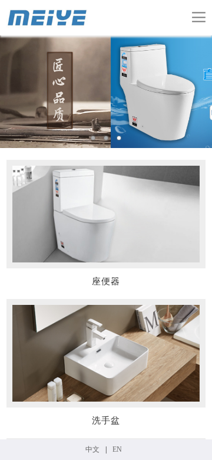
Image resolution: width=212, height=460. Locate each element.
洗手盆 (106, 420)
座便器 (106, 281)
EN (117, 449)
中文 (92, 449)
